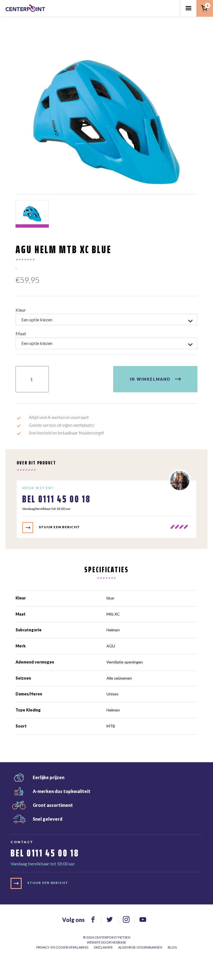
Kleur (21, 309)
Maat (21, 333)
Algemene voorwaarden (140, 947)
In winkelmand (150, 379)
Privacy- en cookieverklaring (62, 947)
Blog (172, 947)
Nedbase (118, 942)
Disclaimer (103, 947)
